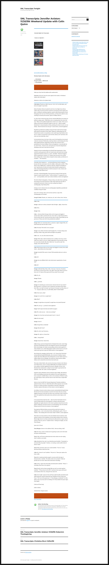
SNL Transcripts (37, 499)
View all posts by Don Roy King (47, 509)
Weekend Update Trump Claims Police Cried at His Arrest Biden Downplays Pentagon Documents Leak (80, 43)
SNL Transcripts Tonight (30, 9)
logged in (28, 520)
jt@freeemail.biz (28, 552)
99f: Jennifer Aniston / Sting (40, 72)
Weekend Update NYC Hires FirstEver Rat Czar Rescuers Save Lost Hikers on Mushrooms (79, 47)
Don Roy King (22, 31)
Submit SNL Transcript (76, 36)
